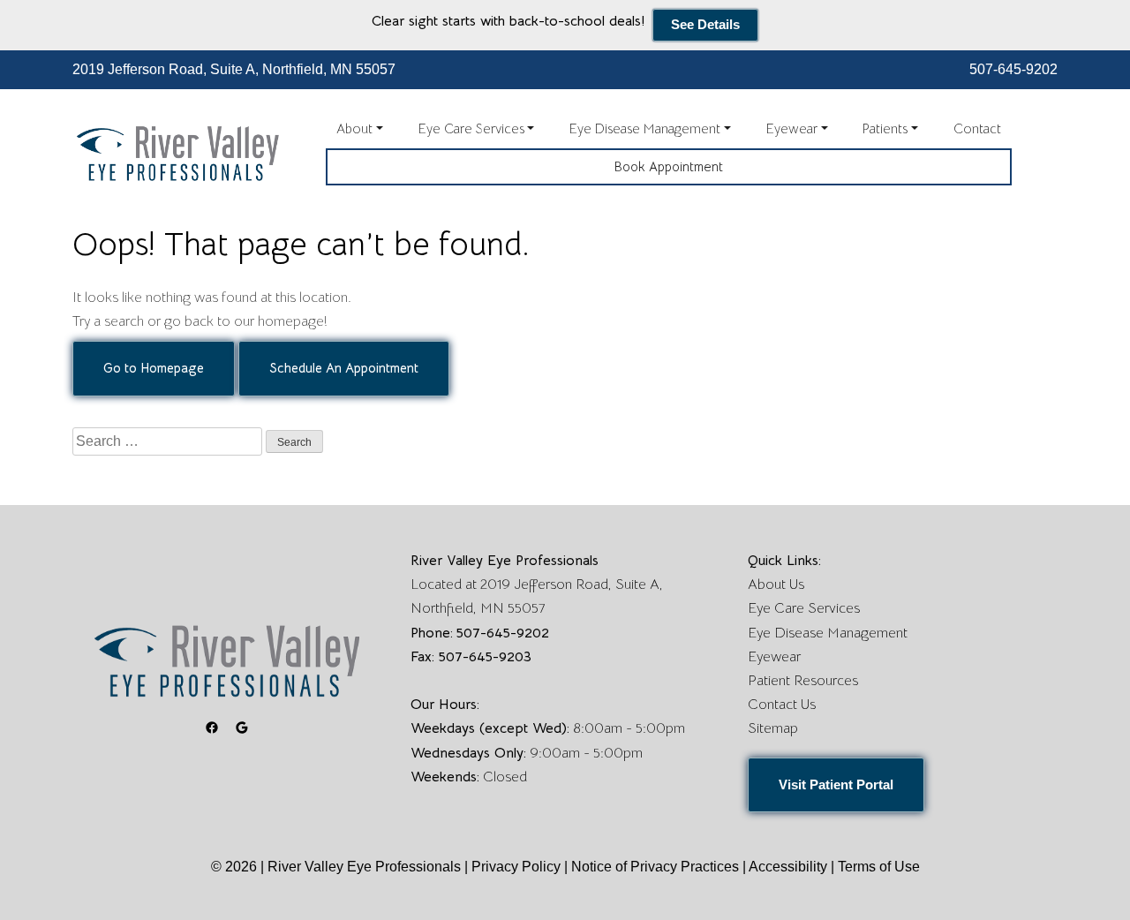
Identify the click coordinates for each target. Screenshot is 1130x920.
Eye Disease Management (644, 128)
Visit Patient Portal (836, 784)
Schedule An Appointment (343, 367)
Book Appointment (668, 166)
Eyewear (791, 128)
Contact (977, 128)
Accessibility (788, 866)
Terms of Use (879, 866)
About (354, 128)
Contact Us (782, 704)
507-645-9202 (1013, 69)
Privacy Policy (517, 866)
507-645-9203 (485, 657)
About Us (776, 584)
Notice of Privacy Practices (655, 866)
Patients (885, 128)
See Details (705, 24)
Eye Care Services (471, 128)
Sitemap (773, 728)
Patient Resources (803, 681)
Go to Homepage (153, 367)
